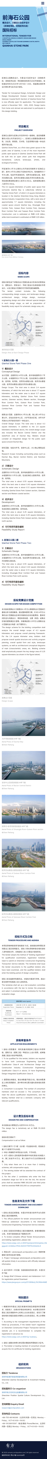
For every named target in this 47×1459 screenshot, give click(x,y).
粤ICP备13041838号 (18, 1455)
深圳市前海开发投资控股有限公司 (14, 1377)
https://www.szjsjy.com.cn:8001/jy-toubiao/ (19, 1337)
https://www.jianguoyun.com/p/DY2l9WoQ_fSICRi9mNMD (24, 1282)
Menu (43, 3)
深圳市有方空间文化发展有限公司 (14, 1392)
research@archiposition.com (13, 1408)
